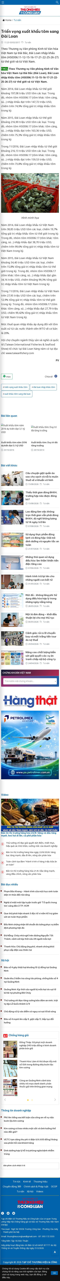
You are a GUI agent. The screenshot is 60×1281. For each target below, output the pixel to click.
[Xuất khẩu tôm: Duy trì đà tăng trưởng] (45, 429)
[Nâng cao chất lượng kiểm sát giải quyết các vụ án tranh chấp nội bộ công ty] (12, 658)
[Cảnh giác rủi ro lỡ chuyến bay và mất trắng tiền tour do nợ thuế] (12, 638)
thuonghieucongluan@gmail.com (22, 1236)
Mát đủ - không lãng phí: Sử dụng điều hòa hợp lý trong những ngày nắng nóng (41, 599)
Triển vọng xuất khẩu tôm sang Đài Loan (30, 34)
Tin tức (16, 1181)
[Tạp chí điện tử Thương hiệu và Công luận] (30, 1203)
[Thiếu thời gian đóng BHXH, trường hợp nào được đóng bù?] (12, 498)
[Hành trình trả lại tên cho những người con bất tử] (12, 582)
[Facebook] (2, 1213)
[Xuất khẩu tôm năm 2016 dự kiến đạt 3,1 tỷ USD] (15, 429)
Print (8, 376)
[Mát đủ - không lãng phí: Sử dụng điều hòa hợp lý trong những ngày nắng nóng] (12, 600)
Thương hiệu (40, 1181)
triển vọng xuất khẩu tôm (15, 387)
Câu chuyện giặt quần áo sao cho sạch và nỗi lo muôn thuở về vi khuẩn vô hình (42, 477)
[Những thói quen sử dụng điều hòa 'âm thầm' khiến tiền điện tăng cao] (12, 562)
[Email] (13, 1213)
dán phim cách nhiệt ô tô (14, 1165)
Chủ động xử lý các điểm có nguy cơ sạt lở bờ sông (30, 1011)
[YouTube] (8, 1213)
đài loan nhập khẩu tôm (44, 387)
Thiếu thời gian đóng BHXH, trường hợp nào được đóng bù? (41, 496)
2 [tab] (32, 1100)
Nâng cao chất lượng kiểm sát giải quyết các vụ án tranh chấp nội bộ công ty (41, 656)
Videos (39, 1191)
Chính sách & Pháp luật (36, 1186)
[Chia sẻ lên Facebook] (56, 376)
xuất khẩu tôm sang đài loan (17, 394)
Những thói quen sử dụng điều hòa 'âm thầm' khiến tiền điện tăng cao (42, 560)
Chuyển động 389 (12, 1186)
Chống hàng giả (19, 1035)
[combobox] (30, 681)
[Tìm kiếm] (57, 2)
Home (8, 20)
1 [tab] (28, 1100)
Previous (5, 1099)
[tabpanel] (30, 1069)
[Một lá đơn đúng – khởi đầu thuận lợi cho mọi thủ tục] (12, 620)
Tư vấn (17, 20)
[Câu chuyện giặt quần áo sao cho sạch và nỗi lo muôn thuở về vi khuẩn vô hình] (12, 478)
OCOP (54, 1186)
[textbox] (30, 681)
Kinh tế (27, 1181)
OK (54, 1273)
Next (55, 1099)
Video (5, 794)
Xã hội (5, 960)
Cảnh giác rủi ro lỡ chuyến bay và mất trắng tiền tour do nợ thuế (41, 636)
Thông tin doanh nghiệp (16, 1110)
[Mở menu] (2, 2)
